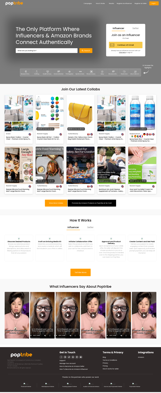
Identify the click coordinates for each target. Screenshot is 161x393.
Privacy (105, 363)
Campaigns (88, 3)
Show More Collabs (56, 203)
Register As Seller (141, 3)
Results (111, 3)
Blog (104, 357)
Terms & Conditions (110, 360)
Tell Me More (80, 272)
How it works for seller (111, 369)
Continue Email (125, 45)
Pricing (105, 366)
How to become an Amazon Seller (72, 366)
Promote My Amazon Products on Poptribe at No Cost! (92, 203)
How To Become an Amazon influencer (74, 369)
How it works (100, 3)
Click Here (122, 52)
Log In (154, 3)
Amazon (141, 357)
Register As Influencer (124, 3)
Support (62, 360)
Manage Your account (68, 363)
